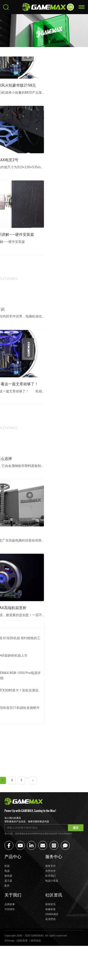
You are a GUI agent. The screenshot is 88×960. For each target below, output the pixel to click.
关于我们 (12, 894)
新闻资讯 (50, 904)
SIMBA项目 (51, 914)
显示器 (8, 880)
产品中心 (12, 856)
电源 (7, 870)
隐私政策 (22, 940)
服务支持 (50, 866)
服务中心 (53, 856)
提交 (76, 827)
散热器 (8, 875)
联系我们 (50, 875)
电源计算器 (51, 880)
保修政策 (50, 909)
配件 (7, 885)
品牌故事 (9, 904)
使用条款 (36, 940)
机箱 (7, 866)
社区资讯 (53, 894)
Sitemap (9, 940)
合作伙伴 (50, 870)
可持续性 (9, 909)
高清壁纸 (50, 919)
